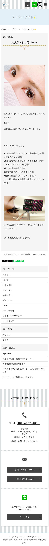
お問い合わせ (8, 311)
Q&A (5, 306)
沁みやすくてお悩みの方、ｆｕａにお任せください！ (24, 370)
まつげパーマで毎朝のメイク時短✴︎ (18, 377)
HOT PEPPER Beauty (24, 479)
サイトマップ (8, 321)
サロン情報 (7, 285)
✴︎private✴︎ (7, 354)
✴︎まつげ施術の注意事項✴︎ (14, 364)
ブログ (14, 29)
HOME (3, 29)
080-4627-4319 (28, 423)
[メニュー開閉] (45, 4)
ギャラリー (7, 300)
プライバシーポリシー (12, 316)
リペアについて (39, 254)
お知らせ (6, 335)
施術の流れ (7, 295)
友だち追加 (24, 517)
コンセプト (7, 290)
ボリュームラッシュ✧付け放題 (16, 254)
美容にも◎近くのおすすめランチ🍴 (18, 359)
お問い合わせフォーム (24, 470)
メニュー (6, 275)
